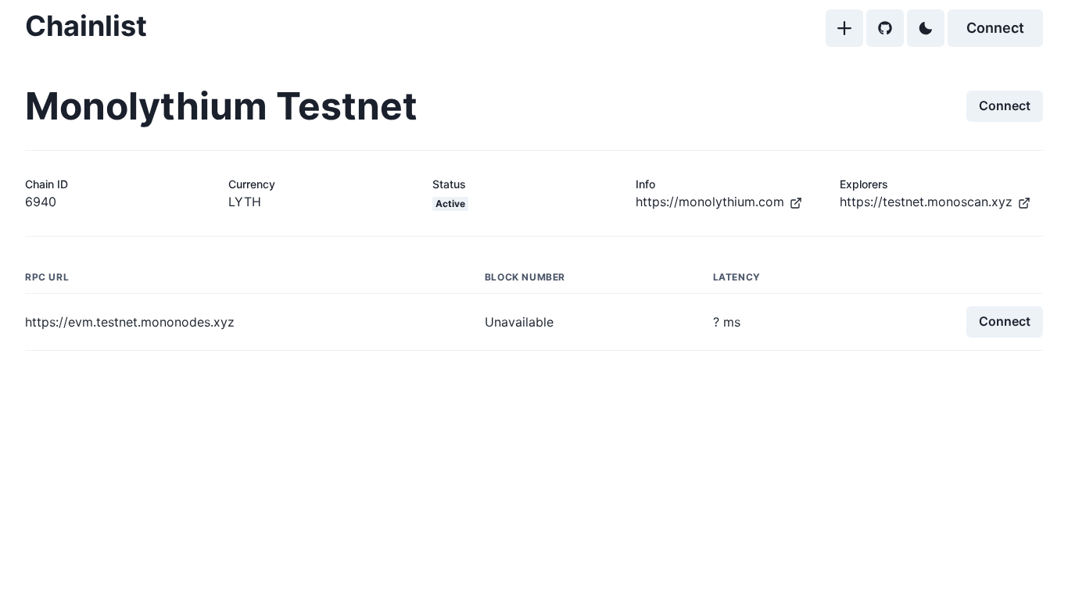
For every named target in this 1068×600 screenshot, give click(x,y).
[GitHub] (885, 28)
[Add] (844, 28)
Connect (995, 28)
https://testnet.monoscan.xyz (926, 201)
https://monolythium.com (710, 201)
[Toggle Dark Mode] (925, 28)
